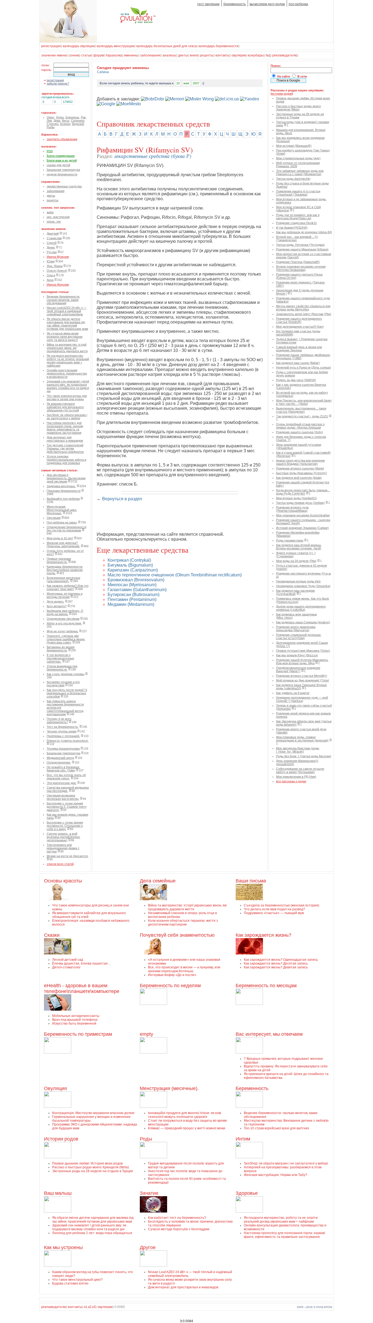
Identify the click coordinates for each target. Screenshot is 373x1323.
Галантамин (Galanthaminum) (137, 589)
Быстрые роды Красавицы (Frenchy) (301, 473)
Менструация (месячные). (169, 1088)
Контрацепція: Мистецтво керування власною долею (93, 1113)
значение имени (54, 55)
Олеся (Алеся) (57, 270)
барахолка (114, 55)
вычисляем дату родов (267, 4)
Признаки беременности (64, 490)
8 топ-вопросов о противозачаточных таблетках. (60, 658)
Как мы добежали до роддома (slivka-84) (304, 232)
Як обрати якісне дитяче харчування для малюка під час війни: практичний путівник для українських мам (67, 323)
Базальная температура (63, 753)
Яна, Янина (55, 266)
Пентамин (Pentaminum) (132, 599)
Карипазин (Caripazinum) (133, 570)
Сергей (52, 242)
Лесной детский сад (67, 960)
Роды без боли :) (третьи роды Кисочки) (303, 756)
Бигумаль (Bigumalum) (130, 565)
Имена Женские (58, 284)
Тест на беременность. (63, 726)
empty (146, 1034)
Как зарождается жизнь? (263, 935)
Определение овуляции (63, 618)
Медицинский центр (60, 757)
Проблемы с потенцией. (63, 736)
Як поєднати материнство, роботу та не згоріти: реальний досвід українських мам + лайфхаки (68, 360)
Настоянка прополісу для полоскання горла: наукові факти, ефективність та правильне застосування (65, 427)
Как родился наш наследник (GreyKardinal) (295, 592)
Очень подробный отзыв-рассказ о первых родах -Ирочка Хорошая (300, 426)
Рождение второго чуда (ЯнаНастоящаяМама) (292, 509)
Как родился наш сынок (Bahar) (298, 362)
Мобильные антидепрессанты (75, 1016)
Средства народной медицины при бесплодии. (68, 789)
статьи (86, 55)
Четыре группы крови (61, 731)
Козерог (65, 123)
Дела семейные (158, 881)
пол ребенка (298, 4)
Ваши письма (251, 881)
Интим (243, 1139)
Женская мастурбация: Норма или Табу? (275, 1175)
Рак (83, 117)
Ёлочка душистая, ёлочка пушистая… (81, 963)
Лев (49, 120)
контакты (222, 55)
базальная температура (63, 169)
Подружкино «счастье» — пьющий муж (274, 913)
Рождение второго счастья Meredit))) (301, 675)
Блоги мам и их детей (62, 160)
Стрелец (52, 123)
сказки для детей (58, 165)
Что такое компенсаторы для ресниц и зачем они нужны (67, 397)
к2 (89, 1307)
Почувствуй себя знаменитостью (177, 935)
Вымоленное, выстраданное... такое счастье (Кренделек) (301, 410)
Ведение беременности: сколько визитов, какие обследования (63, 300)
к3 (94, 1307)
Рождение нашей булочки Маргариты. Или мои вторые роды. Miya (302, 661)
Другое (148, 1247)
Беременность (252, 1088)
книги (194, 55)
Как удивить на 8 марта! (292, 693)
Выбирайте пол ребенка (63, 498)
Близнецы (72, 117)
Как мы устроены (63, 1247)
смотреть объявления (62, 139)
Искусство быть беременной (74, 1023)
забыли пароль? (58, 83)
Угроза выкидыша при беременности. (62, 668)
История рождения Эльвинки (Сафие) (302, 527)
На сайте (283, 76)
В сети (302, 76)
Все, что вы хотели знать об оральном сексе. (66, 776)
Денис (51, 247)
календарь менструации (115, 46)
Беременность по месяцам (266, 985)
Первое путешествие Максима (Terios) (303, 650)
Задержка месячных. (61, 486)
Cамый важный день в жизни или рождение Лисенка (299, 348)
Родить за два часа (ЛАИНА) (296, 380)
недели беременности (62, 174)
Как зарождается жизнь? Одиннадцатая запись (281, 960)
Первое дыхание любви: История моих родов (87, 1163)
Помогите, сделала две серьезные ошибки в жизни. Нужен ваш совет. (66, 639)
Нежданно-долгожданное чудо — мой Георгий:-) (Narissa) (302, 699)
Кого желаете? (57, 606)
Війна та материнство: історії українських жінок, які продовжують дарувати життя (67, 348)
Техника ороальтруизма (63, 748)
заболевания (150, 55)
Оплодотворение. (59, 762)
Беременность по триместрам (78, 1034)
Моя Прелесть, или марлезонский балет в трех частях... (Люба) (304, 402)
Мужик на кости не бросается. (67, 856)
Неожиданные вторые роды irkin (298, 581)
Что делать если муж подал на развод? (274, 909)
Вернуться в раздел (122, 498)
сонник (74, 55)
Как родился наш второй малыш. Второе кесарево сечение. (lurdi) (299, 546)
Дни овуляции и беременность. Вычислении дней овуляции (66, 478)
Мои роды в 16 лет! (60, 538)
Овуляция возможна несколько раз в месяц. (63, 797)
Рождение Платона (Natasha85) (298, 262)
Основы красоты (63, 881)
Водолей (78, 123)
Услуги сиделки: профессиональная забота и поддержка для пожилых (66, 460)
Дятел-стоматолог (66, 967)
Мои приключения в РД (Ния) (296, 776)
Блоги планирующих (61, 155)
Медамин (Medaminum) (131, 604)
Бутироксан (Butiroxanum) (133, 594)
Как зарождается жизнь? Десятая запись (276, 963)
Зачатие (149, 1193)
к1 (85, 1307)
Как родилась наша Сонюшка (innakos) (303, 622)
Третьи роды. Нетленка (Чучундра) (300, 244)
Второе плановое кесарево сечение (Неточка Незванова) (301, 268)
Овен (50, 117)
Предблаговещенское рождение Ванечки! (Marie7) (298, 669)
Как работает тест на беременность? (177, 1218)
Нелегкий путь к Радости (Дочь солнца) (303, 367)
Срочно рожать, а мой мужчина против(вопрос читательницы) (63, 837)
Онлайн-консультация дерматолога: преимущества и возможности (67, 373)
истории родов (282, 93)
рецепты (207, 55)
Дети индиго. (55, 601)
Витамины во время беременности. (61, 648)
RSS (50, 151)
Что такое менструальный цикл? (77, 1280)
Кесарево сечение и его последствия (63, 683)
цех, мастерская (58, 216)
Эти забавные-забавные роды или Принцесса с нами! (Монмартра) (300, 172)
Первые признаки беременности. (59, 560)
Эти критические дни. (61, 783)
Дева (57, 120)
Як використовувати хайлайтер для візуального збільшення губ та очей (65, 407)
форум (98, 55)
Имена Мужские (58, 256)
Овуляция (54, 517)
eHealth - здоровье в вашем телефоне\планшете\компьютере (81, 988)
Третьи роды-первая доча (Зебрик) (300, 502)
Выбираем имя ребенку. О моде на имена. (65, 612)
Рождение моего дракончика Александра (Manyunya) (295, 628)
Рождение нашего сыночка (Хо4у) (299, 432)
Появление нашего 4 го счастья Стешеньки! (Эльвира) (298, 193)
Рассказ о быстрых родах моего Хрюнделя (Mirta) (298, 107)
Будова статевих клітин (70, 1283)
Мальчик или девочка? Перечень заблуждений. (63, 544)
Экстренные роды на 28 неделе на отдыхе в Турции (92, 1171)
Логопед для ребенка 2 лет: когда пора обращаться (92, 1233)
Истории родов (61, 1139)
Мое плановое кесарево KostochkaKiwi (303, 515)
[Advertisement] (160, 519)
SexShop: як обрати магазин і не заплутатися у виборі (67, 416)
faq (268, 55)
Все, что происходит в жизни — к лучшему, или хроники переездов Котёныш (184, 969)
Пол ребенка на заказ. (62, 522)
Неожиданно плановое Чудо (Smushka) (303, 586)
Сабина (103, 72)
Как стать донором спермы (65, 674)
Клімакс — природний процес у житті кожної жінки (186, 1128)
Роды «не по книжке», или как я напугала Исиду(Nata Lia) (297, 216)
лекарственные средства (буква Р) (152, 155)
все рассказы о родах (291, 781)
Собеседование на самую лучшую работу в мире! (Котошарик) (300, 770)
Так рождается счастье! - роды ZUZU (302, 416)
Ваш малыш (58, 1193)
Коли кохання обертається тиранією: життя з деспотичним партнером (183, 922)
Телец (60, 117)
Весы (65, 120)
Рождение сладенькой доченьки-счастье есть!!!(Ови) (298, 636)
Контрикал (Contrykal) (129, 560)
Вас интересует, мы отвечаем (269, 1034)
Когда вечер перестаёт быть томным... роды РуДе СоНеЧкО (303, 492)
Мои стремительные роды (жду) (298, 158)
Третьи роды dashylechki (293, 178)
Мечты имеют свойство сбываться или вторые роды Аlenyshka (303, 307)
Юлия (51, 261)
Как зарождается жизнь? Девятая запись (276, 967)
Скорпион (77, 120)
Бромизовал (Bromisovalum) (136, 579)
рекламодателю (284, 55)
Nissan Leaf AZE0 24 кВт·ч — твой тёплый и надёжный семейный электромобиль (67, 311)
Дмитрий (53, 233)
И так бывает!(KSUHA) (291, 227)
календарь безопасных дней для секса (166, 46)
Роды (146, 1139)
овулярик (239, 55)
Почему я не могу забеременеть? (59, 720)
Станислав (54, 238)
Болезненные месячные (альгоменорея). (63, 579)
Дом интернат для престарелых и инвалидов (65, 439)
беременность (234, 4)
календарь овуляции (79, 46)
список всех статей (60, 864)
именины (131, 55)
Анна (50, 280)
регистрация (51, 46)
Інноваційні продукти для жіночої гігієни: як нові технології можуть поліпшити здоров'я (184, 1115)
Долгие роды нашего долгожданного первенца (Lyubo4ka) (301, 608)
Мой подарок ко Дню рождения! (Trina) (302, 680)
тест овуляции (208, 4)
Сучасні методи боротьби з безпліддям (178, 1229)
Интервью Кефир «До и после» (172, 975)
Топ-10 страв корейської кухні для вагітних (276, 1128)
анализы (169, 55)
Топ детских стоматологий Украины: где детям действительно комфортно (65, 448)
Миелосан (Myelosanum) (132, 584)
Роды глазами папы (289, 540)
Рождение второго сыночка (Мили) (300, 468)
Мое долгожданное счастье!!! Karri (300, 326)
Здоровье (247, 1193)
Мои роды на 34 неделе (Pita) (296, 560)
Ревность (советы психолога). (68, 740)
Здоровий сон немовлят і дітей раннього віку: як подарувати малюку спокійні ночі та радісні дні (68, 386)
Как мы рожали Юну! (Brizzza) (297, 655)
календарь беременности (218, 46)
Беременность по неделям (170, 985)
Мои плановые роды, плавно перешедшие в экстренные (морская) (302, 738)
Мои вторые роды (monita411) (296, 498)
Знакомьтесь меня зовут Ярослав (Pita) (303, 314)
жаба (50, 212)
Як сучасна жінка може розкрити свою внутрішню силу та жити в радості (64, 337)
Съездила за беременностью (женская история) (281, 905)
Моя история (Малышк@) (294, 145)
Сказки (52, 935)
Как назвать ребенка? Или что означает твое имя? (67, 587)
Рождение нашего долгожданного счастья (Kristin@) (299, 320)
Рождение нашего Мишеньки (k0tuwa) (302, 249)
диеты (183, 55)
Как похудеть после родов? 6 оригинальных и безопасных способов (67, 693)
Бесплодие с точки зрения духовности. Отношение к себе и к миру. (65, 826)
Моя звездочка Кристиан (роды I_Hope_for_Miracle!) (297, 750)
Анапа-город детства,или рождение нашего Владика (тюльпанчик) (300, 462)
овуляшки (105, 1307)
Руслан (52, 252)
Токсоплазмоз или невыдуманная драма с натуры (63, 848)
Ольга (51, 275)
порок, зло (54, 221)
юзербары (256, 55)
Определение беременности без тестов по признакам (66, 528)
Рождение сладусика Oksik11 (296, 223)
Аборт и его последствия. (64, 623)
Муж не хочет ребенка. (62, 631)
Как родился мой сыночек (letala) (299, 477)
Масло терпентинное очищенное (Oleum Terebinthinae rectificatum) (175, 575)
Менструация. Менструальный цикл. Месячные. (62, 510)
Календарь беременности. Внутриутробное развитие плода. (65, 570)
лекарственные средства (64, 186)
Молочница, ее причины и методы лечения (64, 595)
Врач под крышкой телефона (74, 1020)
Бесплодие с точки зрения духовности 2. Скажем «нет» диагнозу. (67, 807)
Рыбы (51, 127)
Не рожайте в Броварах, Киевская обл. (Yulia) (63, 768)
